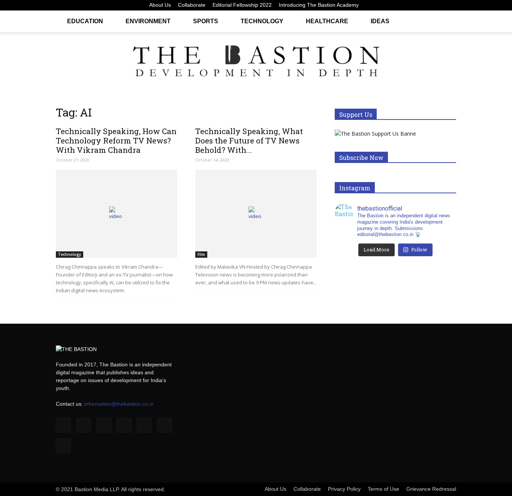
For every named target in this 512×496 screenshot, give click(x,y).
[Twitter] (438, 5)
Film (201, 254)
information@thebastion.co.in (119, 404)
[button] (447, 20)
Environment (148, 21)
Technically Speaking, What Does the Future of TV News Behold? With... (249, 140)
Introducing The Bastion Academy (319, 5)
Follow (419, 249)
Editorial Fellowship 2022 (242, 5)
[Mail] (413, 5)
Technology (262, 21)
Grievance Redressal (431, 489)
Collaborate (191, 5)
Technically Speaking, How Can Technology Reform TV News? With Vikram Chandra (116, 140)
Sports (205, 21)
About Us (160, 5)
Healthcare (327, 21)
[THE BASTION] (256, 62)
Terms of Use (383, 489)
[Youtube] (450, 5)
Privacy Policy (344, 489)
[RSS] (425, 5)
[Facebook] (376, 5)
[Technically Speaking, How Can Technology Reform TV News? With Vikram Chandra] (116, 214)
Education (85, 21)
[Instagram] (388, 5)
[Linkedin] (401, 5)
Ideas (380, 21)
